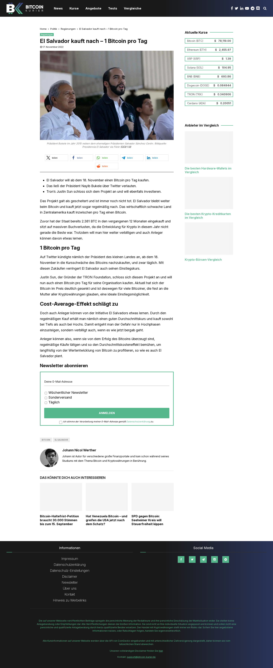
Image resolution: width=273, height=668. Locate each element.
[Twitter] (237, 8)
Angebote (93, 8)
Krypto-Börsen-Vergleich (203, 259)
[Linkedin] (242, 8)
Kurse (74, 8)
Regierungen (47, 34)
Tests (112, 8)
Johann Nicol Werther (79, 450)
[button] (56, 157)
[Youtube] (248, 8)
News (58, 8)
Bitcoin (46, 440)
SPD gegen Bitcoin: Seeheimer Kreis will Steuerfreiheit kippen (147, 520)
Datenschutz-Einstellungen (69, 570)
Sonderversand (60, 397)
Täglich (54, 402)
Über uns (70, 588)
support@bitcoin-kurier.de (141, 657)
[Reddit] (225, 559)
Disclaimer (69, 576)
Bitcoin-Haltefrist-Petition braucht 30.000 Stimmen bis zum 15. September (59, 520)
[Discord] (258, 8)
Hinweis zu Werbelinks (69, 600)
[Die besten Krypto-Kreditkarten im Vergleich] (209, 193)
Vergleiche (132, 8)
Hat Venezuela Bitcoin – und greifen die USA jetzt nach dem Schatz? (106, 520)
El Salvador (61, 440)
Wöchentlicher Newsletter (68, 392)
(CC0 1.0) (126, 146)
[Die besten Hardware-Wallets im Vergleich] (209, 147)
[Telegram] (253, 8)
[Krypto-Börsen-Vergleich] (209, 238)
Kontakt (69, 594)
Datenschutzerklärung (138, 421)
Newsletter (70, 582)
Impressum (69, 559)
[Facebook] (233, 8)
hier (161, 650)
